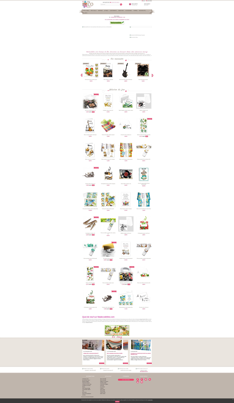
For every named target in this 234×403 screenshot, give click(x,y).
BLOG (144, 0)
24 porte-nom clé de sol (143, 307)
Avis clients (84, 392)
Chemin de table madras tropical (108, 134)
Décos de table (103, 378)
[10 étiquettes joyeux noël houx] (144, 224)
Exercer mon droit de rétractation (87, 396)
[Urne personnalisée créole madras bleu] (90, 199)
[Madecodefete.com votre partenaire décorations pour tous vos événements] (105, 37)
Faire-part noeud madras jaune (91, 79)
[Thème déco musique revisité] (93, 345)
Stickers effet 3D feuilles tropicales (143, 134)
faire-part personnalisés (134, 320)
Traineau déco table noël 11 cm (108, 307)
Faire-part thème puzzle (143, 79)
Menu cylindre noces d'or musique (108, 159)
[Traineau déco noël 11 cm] (90, 174)
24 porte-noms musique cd (126, 134)
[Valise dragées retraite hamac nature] (126, 101)
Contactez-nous (85, 378)
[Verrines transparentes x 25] (90, 101)
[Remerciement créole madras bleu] (126, 298)
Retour (83, 386)
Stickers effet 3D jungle (90, 282)
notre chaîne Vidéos (126, 379)
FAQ (83, 390)
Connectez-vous (134, 5)
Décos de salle (103, 380)
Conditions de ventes (86, 385)
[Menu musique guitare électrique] (90, 125)
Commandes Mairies (86, 389)
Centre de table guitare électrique (125, 79)
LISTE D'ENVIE (149, 0)
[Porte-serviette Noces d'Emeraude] (90, 249)
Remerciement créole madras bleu (126, 307)
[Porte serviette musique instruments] (144, 249)
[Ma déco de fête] (90, 4)
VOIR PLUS (102, 363)
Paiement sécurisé (86, 382)
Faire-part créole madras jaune (108, 208)
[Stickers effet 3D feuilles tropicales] (144, 125)
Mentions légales (85, 381)
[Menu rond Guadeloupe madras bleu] (144, 199)
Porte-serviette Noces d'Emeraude (90, 258)
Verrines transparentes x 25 (90, 110)
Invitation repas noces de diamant (125, 258)
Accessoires (102, 386)
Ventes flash (102, 389)
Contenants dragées (104, 384)
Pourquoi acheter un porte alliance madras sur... (141, 354)
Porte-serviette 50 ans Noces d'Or (143, 159)
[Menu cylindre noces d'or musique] (108, 150)
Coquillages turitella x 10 (90, 233)
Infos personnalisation (86, 393)
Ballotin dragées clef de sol (126, 233)
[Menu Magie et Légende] (108, 70)
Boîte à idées (102, 393)
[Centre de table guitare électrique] (125, 70)
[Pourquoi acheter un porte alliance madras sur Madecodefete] (141, 345)
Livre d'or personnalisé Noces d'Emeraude (143, 184)
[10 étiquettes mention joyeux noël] (90, 298)
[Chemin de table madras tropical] (108, 125)
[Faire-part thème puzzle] (143, 70)
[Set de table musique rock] (126, 174)
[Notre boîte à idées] (134, 37)
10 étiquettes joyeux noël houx (144, 233)
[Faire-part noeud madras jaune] (91, 70)
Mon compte (135, 3)
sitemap (83, 394)
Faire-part (102, 385)
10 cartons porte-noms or (108, 258)
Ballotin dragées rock (144, 110)
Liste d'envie (86, 77)
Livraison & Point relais (86, 384)
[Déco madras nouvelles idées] (117, 345)
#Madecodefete (89, 322)
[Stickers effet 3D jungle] (90, 273)
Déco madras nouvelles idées (114, 353)
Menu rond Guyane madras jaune (125, 159)
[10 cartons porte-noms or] (108, 249)
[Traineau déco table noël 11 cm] (108, 298)
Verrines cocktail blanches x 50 (126, 282)
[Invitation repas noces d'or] (108, 101)
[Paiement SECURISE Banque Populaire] (137, 34)
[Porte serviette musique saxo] (108, 273)
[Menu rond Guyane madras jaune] (126, 150)
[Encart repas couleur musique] (126, 199)
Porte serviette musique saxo (108, 282)
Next (125, 47)
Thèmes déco (103, 392)
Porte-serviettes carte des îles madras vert (108, 233)
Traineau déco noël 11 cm (90, 183)
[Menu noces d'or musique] (90, 150)
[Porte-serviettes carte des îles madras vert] (108, 224)
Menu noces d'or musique (90, 159)
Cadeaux (102, 388)
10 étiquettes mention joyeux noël (90, 307)
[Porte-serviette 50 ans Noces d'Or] (144, 150)
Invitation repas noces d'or (108, 110)
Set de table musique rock (126, 183)
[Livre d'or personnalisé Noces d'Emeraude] (144, 174)
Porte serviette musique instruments (144, 258)
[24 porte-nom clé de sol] (144, 298)
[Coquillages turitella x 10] (90, 224)
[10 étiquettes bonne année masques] (108, 174)
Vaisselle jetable (103, 382)
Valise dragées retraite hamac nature (126, 110)
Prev (122, 47)
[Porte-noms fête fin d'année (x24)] (144, 273)
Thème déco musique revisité (90, 353)
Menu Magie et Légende (108, 79)
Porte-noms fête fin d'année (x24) (143, 282)
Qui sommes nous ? (86, 380)
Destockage (102, 390)
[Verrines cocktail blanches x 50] (126, 273)
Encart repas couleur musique (126, 208)
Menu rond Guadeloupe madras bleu (144, 208)
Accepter (117, 401)
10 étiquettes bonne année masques (108, 183)
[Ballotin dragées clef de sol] (126, 224)
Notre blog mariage (86, 388)
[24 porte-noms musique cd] (126, 125)
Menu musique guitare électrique (90, 134)
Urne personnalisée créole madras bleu (90, 208)
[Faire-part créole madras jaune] (108, 199)
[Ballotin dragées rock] (144, 101)
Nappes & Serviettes (104, 381)
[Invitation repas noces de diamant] (126, 249)
